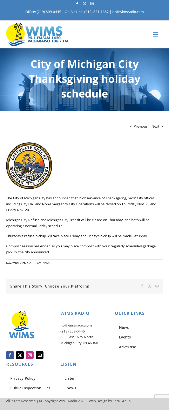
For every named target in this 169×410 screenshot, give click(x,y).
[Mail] (39, 355)
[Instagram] (30, 355)
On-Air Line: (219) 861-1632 (87, 11)
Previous (141, 126)
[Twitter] (20, 355)
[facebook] (77, 3)
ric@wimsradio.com (128, 11)
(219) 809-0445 (72, 331)
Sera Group (122, 401)
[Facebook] (10, 355)
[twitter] (84, 3)
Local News (42, 263)
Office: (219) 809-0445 (43, 11)
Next (155, 126)
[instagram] (92, 3)
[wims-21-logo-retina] (37, 24)
